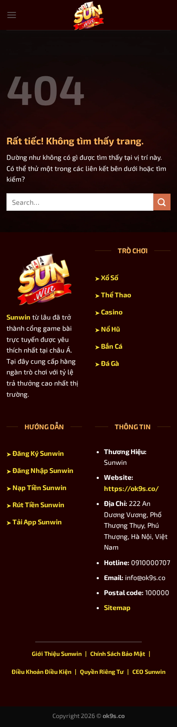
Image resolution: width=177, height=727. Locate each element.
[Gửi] (162, 202)
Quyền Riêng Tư (102, 671)
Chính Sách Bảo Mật (117, 653)
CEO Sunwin (148, 671)
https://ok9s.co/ (131, 488)
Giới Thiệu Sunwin (57, 653)
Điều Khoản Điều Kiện (41, 671)
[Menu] (11, 14)
